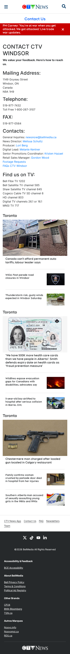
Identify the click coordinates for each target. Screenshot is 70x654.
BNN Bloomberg (13, 608)
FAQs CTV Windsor (15, 165)
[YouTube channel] (38, 538)
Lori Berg (22, 145)
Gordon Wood (40, 157)
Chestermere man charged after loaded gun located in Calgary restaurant (32, 460)
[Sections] (6, 6)
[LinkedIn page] (45, 538)
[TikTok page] (32, 538)
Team (7, 525)
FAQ (41, 521)
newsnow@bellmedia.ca (41, 137)
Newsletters (52, 521)
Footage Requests (14, 161)
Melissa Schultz (33, 141)
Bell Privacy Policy (14, 582)
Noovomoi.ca (11, 631)
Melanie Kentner (30, 149)
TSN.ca (8, 612)
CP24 (7, 604)
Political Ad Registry (15, 590)
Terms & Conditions (14, 586)
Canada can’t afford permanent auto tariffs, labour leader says (30, 260)
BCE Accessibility (13, 567)
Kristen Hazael (54, 153)
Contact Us (30, 521)
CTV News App (12, 521)
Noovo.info (10, 627)
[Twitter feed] (25, 538)
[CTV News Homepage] (35, 7)
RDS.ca (8, 635)
